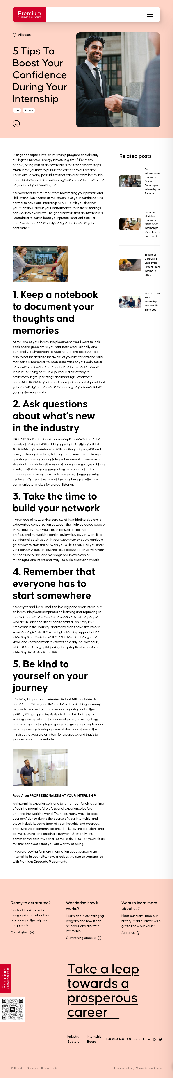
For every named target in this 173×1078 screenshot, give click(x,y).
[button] (150, 15)
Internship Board (94, 1039)
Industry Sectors (73, 1039)
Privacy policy (123, 1068)
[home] (29, 14)
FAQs (110, 1039)
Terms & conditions (149, 1068)
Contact (136, 1039)
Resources (122, 1039)
